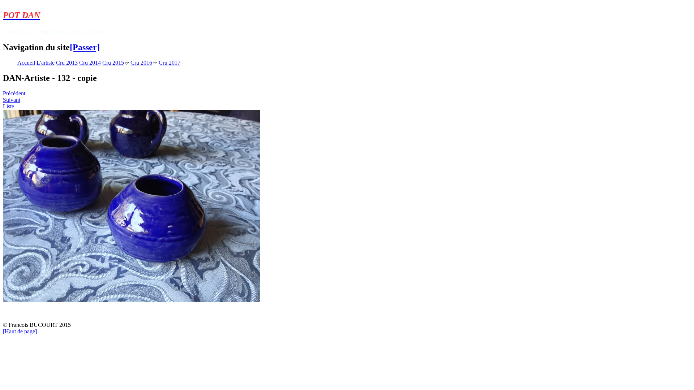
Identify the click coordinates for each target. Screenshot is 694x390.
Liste (8, 106)
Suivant (11, 100)
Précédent (14, 93)
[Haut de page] (20, 331)
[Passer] (85, 47)
